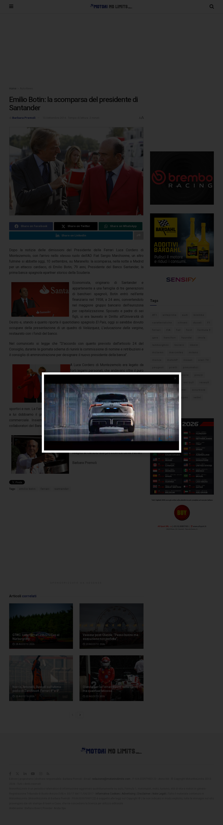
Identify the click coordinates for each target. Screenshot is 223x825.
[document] (111, 412)
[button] (175, 378)
